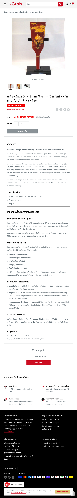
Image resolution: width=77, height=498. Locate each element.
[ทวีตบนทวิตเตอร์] (64, 109)
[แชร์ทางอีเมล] (68, 109)
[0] (71, 4)
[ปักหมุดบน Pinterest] (60, 109)
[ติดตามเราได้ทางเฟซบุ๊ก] (5, 477)
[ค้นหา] (60, 4)
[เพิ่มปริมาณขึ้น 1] (27, 124)
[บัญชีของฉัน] (67, 4)
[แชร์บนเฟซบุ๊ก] (57, 109)
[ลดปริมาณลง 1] (16, 124)
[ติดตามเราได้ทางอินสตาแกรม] (9, 477)
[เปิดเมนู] (5, 4)
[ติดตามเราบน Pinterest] (13, 477)
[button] (38, 362)
